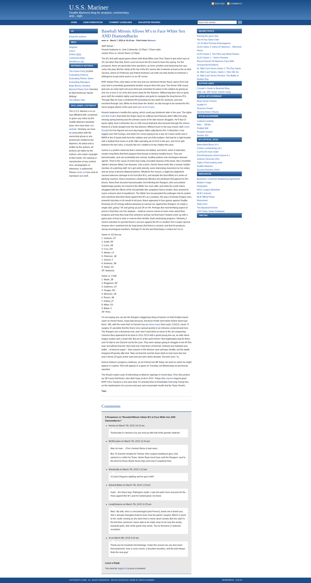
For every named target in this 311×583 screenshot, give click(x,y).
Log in (72, 51)
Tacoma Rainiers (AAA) (208, 170)
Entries (75, 54)
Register (73, 47)
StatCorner (202, 204)
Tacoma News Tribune (208, 112)
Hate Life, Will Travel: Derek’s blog (214, 92)
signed (169, 378)
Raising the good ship (207, 36)
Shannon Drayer (205, 108)
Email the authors (77, 36)
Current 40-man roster (207, 152)
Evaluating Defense (78, 75)
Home (74, 22)
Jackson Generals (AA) (208, 159)
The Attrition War (77, 100)
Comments (236, 4)
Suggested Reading (149, 22)
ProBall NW (202, 128)
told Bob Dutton (109, 116)
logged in (122, 568)
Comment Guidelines (120, 22)
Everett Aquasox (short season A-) (213, 155)
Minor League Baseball (208, 189)
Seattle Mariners (205, 166)
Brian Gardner (146, 580)
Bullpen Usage (204, 182)
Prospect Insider (205, 132)
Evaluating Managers (79, 82)
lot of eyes (150, 107)
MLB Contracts (204, 193)
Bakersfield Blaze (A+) (208, 144)
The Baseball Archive (207, 207)
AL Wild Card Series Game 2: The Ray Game (219, 68)
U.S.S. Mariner (88, 7)
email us (80, 172)
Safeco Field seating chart (209, 162)
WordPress (228, 580)
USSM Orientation (93, 22)
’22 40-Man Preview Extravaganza (214, 43)
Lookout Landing (205, 121)
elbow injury (155, 324)
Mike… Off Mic (204, 124)
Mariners (152, 40)
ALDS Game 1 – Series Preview (212, 57)
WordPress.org (76, 61)
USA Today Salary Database (211, 211)
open (140, 107)
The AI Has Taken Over (208, 39)
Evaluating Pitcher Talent (81, 78)
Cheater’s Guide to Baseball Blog (213, 88)
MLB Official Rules (206, 197)
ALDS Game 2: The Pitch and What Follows (218, 54)
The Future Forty (77, 71)
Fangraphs (202, 186)
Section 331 (203, 135)
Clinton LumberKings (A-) (209, 148)
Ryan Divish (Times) (207, 101)
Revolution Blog (120, 580)
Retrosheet (202, 200)
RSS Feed (220, 4)
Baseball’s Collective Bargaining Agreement (218, 179)
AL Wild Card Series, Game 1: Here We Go (218, 72)
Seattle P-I (202, 104)
